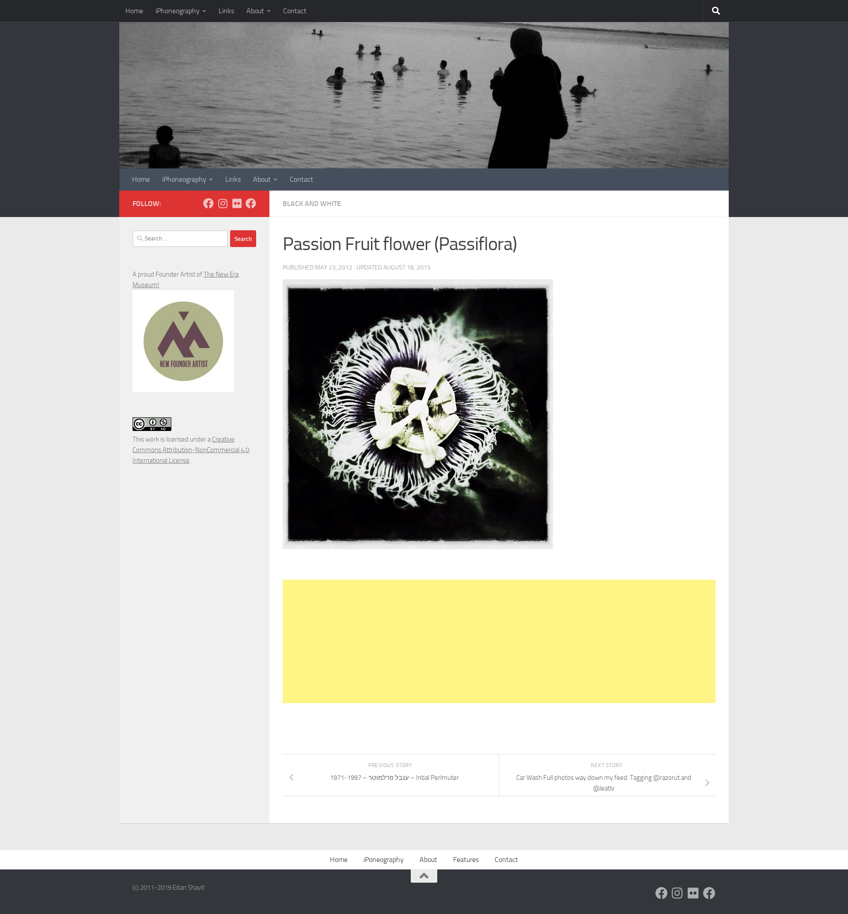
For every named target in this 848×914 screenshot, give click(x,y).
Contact (295, 11)
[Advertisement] (499, 641)
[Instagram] (222, 203)
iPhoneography (177, 11)
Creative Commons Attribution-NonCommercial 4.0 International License (190, 449)
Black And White (312, 203)
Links (226, 11)
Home (134, 11)
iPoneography (383, 859)
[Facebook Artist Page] (251, 203)
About (255, 11)
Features (466, 859)
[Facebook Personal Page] (208, 203)
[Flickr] (236, 203)
